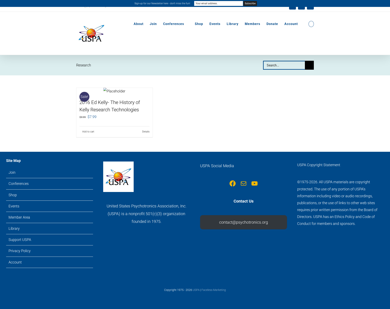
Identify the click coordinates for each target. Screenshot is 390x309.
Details (146, 131)
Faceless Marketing (214, 290)
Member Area (19, 217)
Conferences (19, 183)
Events (14, 206)
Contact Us (244, 201)
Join (12, 172)
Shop (13, 195)
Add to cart (88, 131)
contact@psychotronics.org (243, 222)
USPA (196, 290)
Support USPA (20, 239)
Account (15, 262)
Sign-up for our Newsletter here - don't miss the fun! (162, 3)
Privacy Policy (20, 251)
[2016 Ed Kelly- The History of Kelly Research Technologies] (114, 91)
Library (14, 228)
